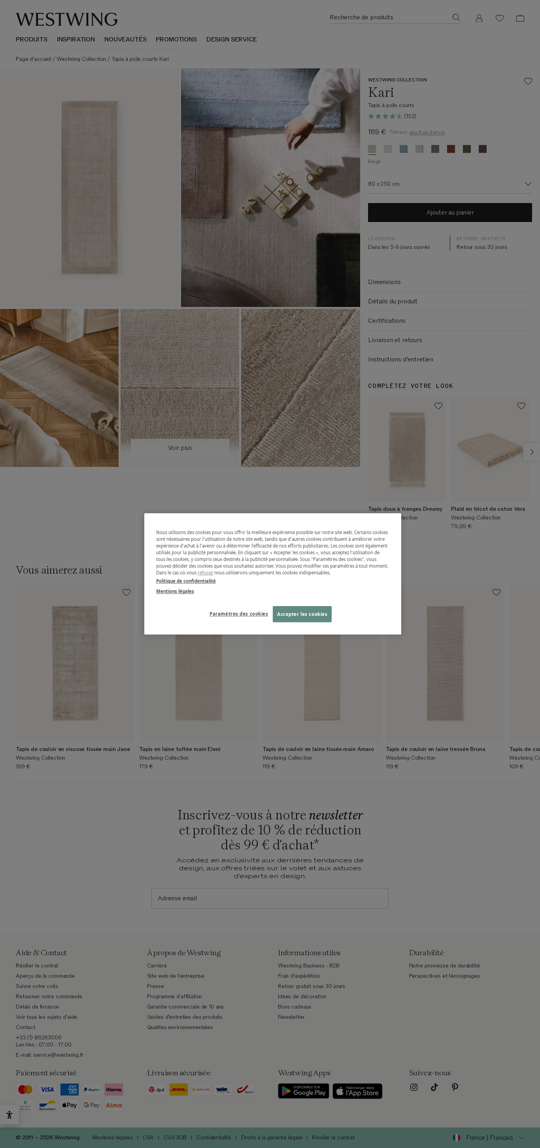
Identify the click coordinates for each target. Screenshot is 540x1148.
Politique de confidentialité (186, 581)
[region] (272, 573)
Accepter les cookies (302, 614)
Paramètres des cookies (239, 614)
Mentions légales (175, 591)
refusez (205, 573)
